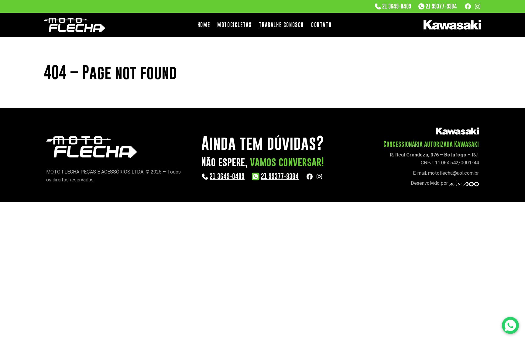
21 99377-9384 (441, 6)
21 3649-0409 (396, 6)
